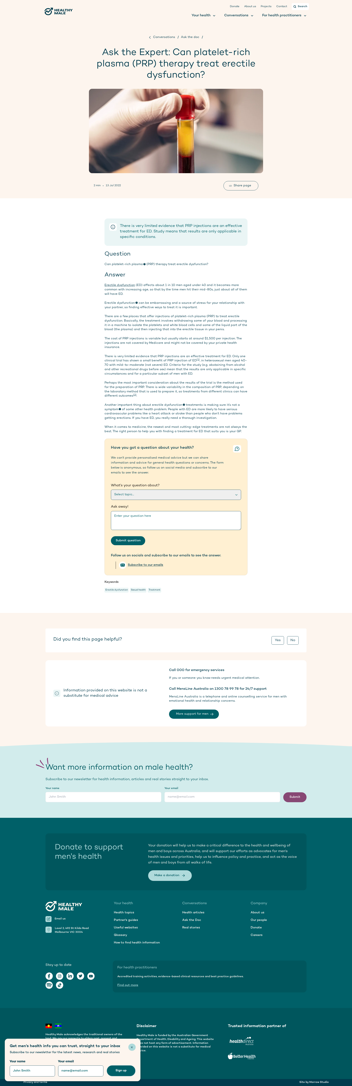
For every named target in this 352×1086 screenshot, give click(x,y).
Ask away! (119, 507)
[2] (134, 395)
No (292, 640)
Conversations (164, 37)
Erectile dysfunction (119, 285)
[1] (198, 359)
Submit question (128, 540)
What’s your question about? (135, 485)
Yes (278, 640)
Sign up (120, 1070)
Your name (52, 788)
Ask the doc (190, 37)
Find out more (127, 985)
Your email (171, 788)
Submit (294, 797)
